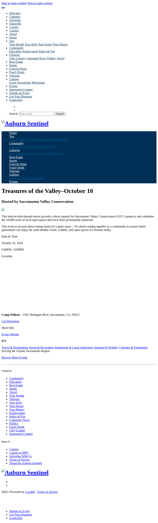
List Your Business (20, 96)
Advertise (15, 20)
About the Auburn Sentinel (25, 463)
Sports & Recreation (41, 347)
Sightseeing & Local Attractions (73, 347)
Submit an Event (19, 93)
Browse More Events (14, 357)
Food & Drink (18, 68)
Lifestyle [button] (14, 54)
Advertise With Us (20, 456)
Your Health (16, 44)
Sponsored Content (21, 89)
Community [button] (16, 48)
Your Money (60, 44)
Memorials (38, 82)
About (13, 34)
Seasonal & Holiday (106, 347)
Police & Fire (47, 51)
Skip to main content (14, 3)
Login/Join (15, 100)
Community (16, 378)
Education (15, 51)
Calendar (14, 16)
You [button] (11, 41)
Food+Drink (16, 72)
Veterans (14, 75)
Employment (30, 51)
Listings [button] (14, 79)
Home (13, 37)
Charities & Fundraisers (133, 347)
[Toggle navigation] (3, 7)
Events (13, 86)
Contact (14, 30)
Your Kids (31, 44)
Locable (30, 492)
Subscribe (15, 23)
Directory (15, 13)
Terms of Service (19, 459)
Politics (51, 58)
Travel (60, 58)
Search (13, 113)
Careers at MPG (19, 452)
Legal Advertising (20, 82)
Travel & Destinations (15, 347)
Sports (13, 65)
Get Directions (10, 321)
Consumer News (36, 58)
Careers (13, 27)
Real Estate (16, 61)
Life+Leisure (17, 58)
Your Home (45, 44)
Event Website (10, 334)
